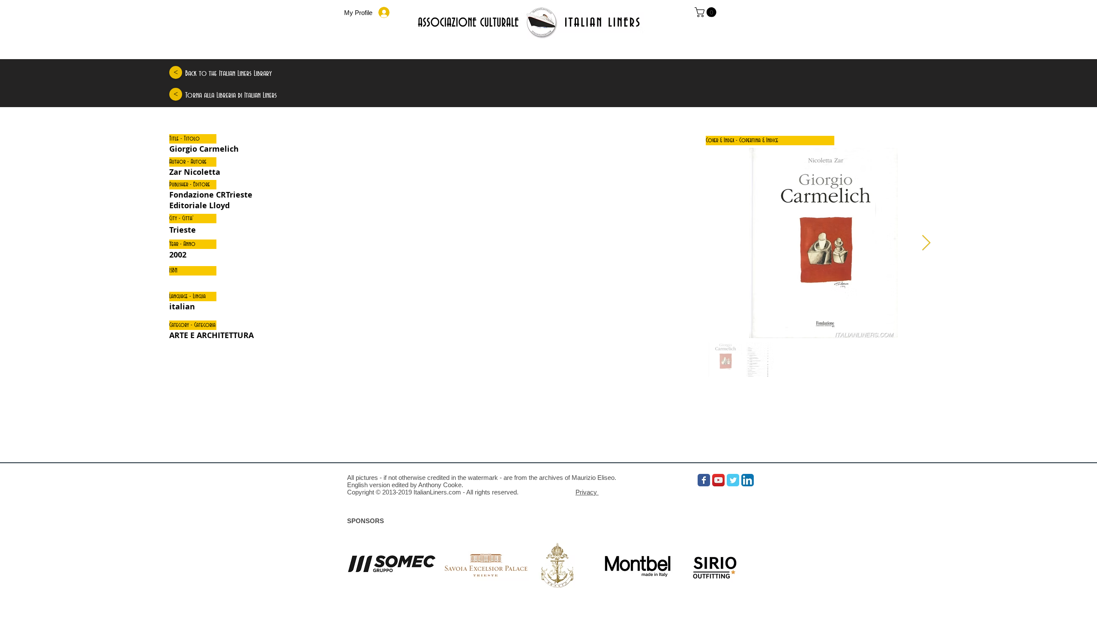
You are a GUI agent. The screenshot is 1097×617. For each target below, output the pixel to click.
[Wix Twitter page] (733, 480)
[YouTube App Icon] (718, 480)
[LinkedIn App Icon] (747, 480)
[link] (707, 12)
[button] (192, 139)
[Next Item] (926, 243)
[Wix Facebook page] (704, 480)
